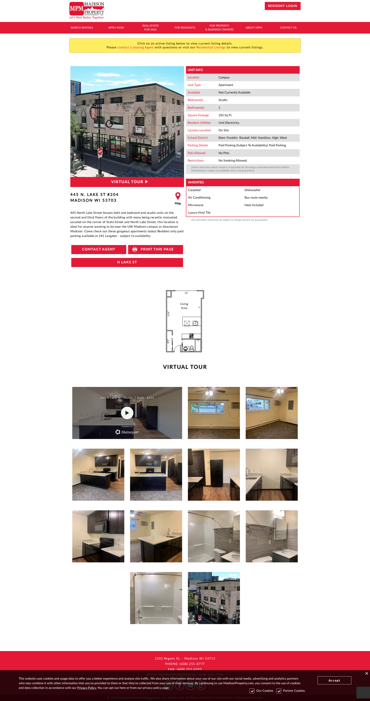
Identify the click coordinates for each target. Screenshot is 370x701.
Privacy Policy (86, 687)
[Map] (178, 199)
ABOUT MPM (254, 27)
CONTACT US (288, 27)
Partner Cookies (294, 690)
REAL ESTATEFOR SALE (150, 27)
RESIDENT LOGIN (282, 6)
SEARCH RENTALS (82, 27)
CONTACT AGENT (98, 249)
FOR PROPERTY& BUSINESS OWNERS (219, 27)
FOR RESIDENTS (185, 27)
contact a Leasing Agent (135, 47)
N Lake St (127, 262)
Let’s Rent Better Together (86, 17)
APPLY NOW (116, 27)
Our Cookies (264, 690)
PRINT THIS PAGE (155, 249)
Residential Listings (211, 47)
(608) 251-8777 (192, 664)
